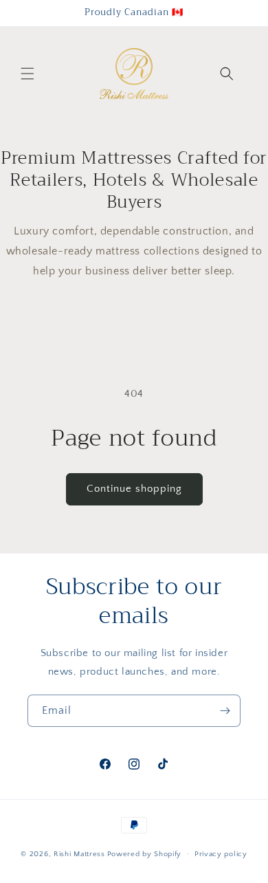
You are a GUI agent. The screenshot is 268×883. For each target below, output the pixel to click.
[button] (27, 73)
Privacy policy (220, 854)
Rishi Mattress (79, 853)
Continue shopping (134, 488)
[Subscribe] (225, 711)
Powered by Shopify (144, 853)
